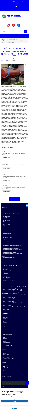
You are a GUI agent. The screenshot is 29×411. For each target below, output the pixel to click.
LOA (3, 321)
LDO (3, 320)
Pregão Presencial (6, 277)
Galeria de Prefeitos (6, 224)
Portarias (4, 341)
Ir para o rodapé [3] (14, 3)
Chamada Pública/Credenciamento (9, 268)
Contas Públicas (5, 317)
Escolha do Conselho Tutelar (8, 358)
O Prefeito (4, 221)
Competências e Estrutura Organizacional (10, 213)
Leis (3, 370)
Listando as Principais (13, 39)
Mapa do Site (23, 9)
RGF (3, 325)
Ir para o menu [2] (19, 1)
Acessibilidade (9, 9)
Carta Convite (5, 266)
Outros (3, 340)
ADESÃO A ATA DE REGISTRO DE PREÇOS (10, 265)
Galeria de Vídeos (5, 354)
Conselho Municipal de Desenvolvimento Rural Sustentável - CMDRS (14, 295)
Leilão (3, 274)
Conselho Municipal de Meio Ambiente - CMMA (11, 300)
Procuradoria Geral (6, 216)
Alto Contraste (16, 9)
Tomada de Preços (6, 278)
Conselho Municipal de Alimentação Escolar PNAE (12, 288)
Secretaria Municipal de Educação (9, 251)
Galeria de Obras (5, 219)
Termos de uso (14, 396)
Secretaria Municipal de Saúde (8, 257)
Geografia (4, 239)
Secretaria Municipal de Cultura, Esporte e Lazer (12, 249)
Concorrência (5, 269)
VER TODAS (14, 199)
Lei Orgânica (4, 369)
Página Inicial (5, 39)
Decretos (4, 366)
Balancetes (4, 318)
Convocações (5, 336)
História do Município (6, 233)
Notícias (4, 351)
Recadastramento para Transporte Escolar (10, 227)
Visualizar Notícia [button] (6, 157)
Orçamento (4, 322)
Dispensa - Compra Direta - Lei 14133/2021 (11, 280)
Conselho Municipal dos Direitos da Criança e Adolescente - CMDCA (14, 307)
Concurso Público (5, 344)
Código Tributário (5, 365)
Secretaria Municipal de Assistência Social (10, 248)
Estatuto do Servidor (6, 367)
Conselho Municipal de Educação (8, 297)
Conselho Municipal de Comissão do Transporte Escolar (13, 290)
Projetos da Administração (7, 215)
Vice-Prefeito (5, 223)
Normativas (4, 338)
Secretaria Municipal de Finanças (9, 252)
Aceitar (14, 401)
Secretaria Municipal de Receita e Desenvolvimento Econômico (12, 255)
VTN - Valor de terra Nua (7, 345)
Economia (4, 236)
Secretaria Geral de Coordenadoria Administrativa (12, 245)
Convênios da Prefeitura (7, 334)
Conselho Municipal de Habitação (9, 298)
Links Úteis (4, 225)
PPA (3, 324)
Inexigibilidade (5, 273)
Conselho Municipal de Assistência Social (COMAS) (12, 289)
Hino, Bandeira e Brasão (7, 237)
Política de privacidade (14, 399)
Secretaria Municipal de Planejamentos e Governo (12, 253)
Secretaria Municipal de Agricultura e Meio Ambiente (12, 247)
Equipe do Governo (6, 220)
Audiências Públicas (6, 328)
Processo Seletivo (6, 342)
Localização (4, 235)
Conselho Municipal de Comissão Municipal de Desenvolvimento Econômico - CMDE (11, 292)
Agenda (4, 353)
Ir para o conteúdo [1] (10, 1)
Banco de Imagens (6, 217)
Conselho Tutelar (5, 309)
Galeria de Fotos (5, 357)
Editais (3, 272)
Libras (4, 9)
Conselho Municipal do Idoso (8, 305)
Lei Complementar (6, 371)
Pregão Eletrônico (6, 276)
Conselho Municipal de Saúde (8, 301)
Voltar (25, 144)
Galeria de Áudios (5, 355)
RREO (3, 326)
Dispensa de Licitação (6, 270)
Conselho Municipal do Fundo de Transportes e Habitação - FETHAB (14, 303)
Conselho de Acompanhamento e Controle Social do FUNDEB (14, 286)
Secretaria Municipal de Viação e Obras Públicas (11, 259)
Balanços (4, 316)
